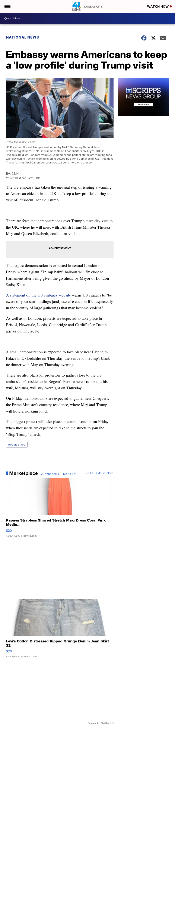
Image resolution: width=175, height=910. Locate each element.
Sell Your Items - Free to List (57, 474)
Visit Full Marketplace (100, 473)
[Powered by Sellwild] (107, 723)
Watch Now (158, 6)
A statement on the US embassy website (38, 295)
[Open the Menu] (7, 6)
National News (22, 37)
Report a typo (16, 444)
